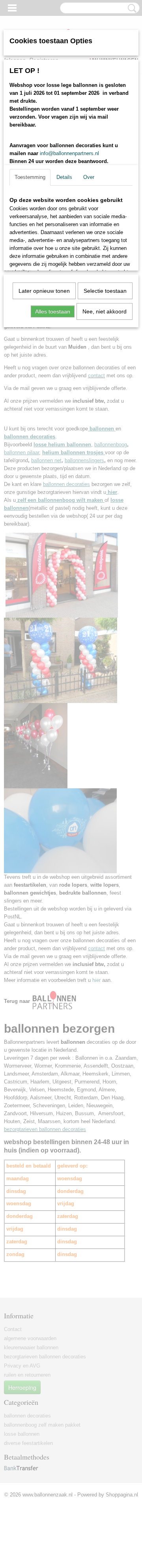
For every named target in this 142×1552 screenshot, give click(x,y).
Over (88, 177)
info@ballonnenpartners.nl (69, 153)
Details (64, 177)
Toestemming (30, 177)
